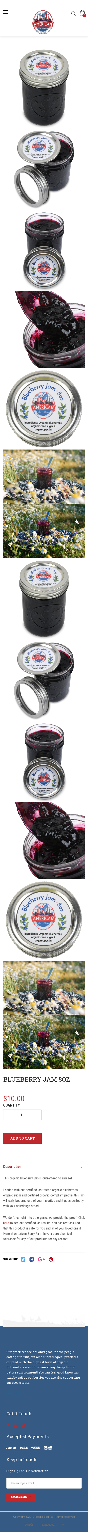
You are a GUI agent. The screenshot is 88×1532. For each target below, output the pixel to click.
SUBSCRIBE (19, 1496)
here (6, 1223)
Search (29, 1524)
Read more (13, 1393)
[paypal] (29, 1447)
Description (12, 1166)
